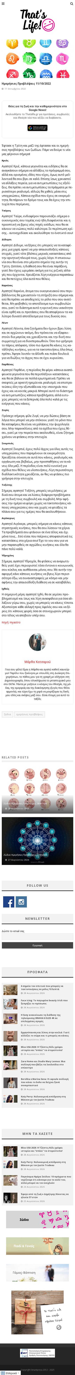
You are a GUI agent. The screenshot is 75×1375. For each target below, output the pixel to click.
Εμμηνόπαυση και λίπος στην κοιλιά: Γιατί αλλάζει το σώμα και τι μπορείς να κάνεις (45, 1034)
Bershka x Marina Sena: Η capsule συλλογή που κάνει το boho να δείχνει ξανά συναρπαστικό (45, 1082)
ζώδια (7, 714)
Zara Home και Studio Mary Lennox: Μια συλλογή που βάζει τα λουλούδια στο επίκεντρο (43, 1064)
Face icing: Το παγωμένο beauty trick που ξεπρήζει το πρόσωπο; (44, 1002)
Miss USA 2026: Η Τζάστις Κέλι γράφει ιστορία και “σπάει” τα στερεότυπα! (42, 1049)
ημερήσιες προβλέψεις (29, 714)
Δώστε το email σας (13, 931)
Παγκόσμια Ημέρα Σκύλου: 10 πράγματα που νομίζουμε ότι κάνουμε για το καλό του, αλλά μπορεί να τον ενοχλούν (46, 1179)
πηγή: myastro (11, 622)
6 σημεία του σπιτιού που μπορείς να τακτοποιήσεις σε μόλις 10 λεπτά (42, 988)
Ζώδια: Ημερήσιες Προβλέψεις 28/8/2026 (25, 803)
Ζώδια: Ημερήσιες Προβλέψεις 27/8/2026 (25, 854)
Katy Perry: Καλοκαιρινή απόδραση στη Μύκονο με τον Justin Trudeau (43, 1098)
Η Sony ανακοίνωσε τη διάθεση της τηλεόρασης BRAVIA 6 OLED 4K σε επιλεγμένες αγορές (41, 1018)
